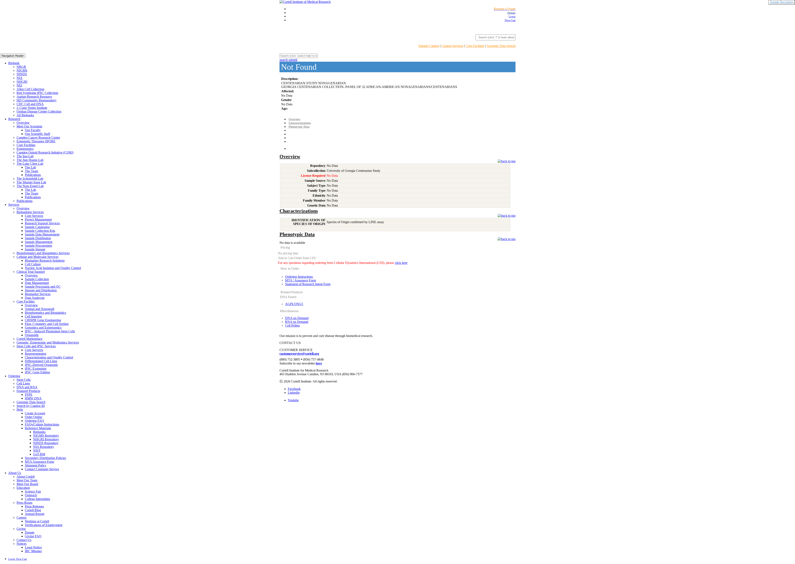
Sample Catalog (428, 46)
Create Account (35, 413)
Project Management (38, 219)
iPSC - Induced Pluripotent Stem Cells (50, 331)
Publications (33, 175)
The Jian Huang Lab (30, 160)
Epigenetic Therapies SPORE (36, 141)
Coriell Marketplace (29, 338)
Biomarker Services (38, 294)
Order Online (33, 417)
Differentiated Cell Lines (41, 361)
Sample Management (38, 242)
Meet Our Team (27, 480)
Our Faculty (33, 130)
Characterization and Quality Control (49, 357)
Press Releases (34, 506)
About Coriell (26, 476)
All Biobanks (25, 115)
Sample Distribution (38, 238)
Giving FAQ (33, 536)
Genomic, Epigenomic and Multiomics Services (48, 342)
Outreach (31, 495)
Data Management (37, 283)
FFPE (29, 394)
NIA (20, 78)
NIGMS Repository (46, 435)
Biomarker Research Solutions (45, 260)
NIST (37, 450)
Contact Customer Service (42, 469)
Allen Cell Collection (30, 89)
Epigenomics (25, 148)
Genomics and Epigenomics (43, 327)
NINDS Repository (46, 443)
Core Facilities (475, 46)
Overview (23, 122)
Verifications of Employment (43, 525)
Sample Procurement (38, 245)
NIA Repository (43, 447)
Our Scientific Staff (37, 134)
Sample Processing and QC (43, 286)
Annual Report (34, 514)
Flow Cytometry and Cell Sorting (47, 324)
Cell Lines (23, 383)
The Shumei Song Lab (31, 182)
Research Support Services (42, 223)
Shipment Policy (35, 465)
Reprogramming (35, 353)
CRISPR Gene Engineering (43, 320)
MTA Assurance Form (39, 461)
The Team (31, 171)
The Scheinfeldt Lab (30, 178)
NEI (19, 85)
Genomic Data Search (501, 46)
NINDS (22, 74)
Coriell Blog (33, 510)
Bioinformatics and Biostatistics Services (43, 253)
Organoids (32, 335)
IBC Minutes (33, 551)
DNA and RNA (27, 387)
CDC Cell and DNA (30, 104)
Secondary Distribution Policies (45, 458)
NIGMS (22, 70)
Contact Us (24, 540)
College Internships (37, 499)
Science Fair (33, 491)
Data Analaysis (35, 297)
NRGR (21, 67)
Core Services (34, 216)
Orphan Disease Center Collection (39, 111)
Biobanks (39, 432)
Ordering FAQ (34, 420)
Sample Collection (37, 279)
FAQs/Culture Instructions (42, 424)
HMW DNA (33, 398)
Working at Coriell (37, 521)
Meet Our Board (27, 484)
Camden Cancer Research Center (38, 137)
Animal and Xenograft (39, 309)
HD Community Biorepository (37, 100)
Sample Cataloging (37, 227)
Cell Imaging (33, 316)
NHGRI (22, 81)
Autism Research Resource (34, 96)
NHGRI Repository (46, 439)
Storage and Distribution (41, 290)
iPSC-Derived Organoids (41, 365)
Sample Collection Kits (40, 230)
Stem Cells (24, 379)
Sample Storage (35, 249)
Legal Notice (33, 547)
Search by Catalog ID (31, 406)
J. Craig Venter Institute (32, 107)
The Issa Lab (25, 156)
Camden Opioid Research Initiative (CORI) (45, 152)
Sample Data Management (42, 234)
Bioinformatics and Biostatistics (45, 312)
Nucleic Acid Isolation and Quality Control (53, 268)
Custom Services (452, 46)
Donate (29, 532)
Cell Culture (33, 264)
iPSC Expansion (35, 368)
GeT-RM (39, 454)
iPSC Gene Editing (37, 372)
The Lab (30, 167)
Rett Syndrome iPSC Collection (37, 93)
